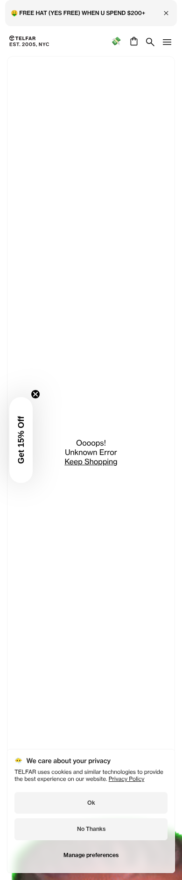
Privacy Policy (127, 778)
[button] (21, 440)
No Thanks (91, 828)
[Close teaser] (35, 394)
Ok (91, 802)
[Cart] (132, 41)
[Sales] (116, 41)
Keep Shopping (90, 461)
